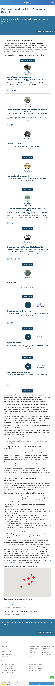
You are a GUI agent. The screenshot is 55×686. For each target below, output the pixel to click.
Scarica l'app (45, 652)
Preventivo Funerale (34, 646)
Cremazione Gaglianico (11, 602)
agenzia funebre (14, 343)
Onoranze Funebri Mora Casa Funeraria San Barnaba (27, 110)
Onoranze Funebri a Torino (8, 672)
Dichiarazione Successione (33, 653)
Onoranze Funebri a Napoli (35, 670)
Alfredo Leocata (14, 144)
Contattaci (4, 648)
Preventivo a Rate (34, 648)
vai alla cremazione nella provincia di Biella (15, 607)
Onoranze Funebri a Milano (8, 668)
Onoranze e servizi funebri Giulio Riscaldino (26, 247)
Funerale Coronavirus (47, 656)
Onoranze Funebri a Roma (8, 666)
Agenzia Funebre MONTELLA (19, 77)
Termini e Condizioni (47, 654)
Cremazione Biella (10, 604)
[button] (28, 579)
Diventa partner (46, 648)
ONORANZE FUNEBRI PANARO (19, 372)
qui (42, 562)
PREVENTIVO (27, 157)
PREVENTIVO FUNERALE (45, 31)
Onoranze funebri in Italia (8, 664)
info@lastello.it (8, 654)
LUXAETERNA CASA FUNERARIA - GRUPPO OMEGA (27, 209)
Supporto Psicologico (35, 650)
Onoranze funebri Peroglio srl (19, 311)
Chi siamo (4, 646)
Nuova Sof (11, 283)
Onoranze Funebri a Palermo (9, 670)
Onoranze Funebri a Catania (35, 668)
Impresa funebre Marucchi (18, 176)
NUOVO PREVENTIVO (27, 60)
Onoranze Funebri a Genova (35, 664)
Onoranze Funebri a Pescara (35, 666)
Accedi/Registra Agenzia (48, 646)
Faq (31, 656)
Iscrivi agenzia (45, 650)
